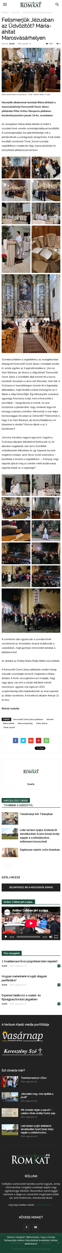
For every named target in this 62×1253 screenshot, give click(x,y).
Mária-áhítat (8, 723)
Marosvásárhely (25, 723)
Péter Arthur (42, 723)
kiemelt (50, 719)
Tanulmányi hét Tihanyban (36, 814)
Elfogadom (31, 1248)
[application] (31, 923)
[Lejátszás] (6, 936)
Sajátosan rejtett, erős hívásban (40, 849)
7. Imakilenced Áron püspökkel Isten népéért (30, 961)
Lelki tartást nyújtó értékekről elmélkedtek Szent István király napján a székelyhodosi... (37, 1129)
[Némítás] (50, 936)
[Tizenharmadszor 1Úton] (10, 1081)
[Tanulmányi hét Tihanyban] (10, 818)
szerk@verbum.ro (44, 1204)
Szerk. (12, 43)
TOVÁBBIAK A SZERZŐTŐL (18, 805)
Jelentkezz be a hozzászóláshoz (31, 887)
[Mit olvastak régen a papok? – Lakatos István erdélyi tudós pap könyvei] (10, 1112)
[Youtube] (35, 1227)
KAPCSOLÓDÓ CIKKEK (16, 800)
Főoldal (5, 12)
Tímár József (9, 727)
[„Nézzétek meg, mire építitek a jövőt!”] (10, 1097)
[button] (57, 4)
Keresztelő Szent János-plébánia (28, 719)
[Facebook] (26, 1227)
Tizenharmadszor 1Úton (33, 1078)
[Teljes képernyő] (56, 936)
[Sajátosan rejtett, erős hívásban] (10, 852)
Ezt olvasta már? (13, 1070)
